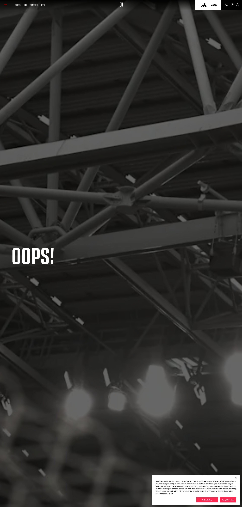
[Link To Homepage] (121, 5)
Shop (25, 4)
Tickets (18, 4)
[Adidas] (204, 5)
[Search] (227, 5)
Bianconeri (34, 4)
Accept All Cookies (228, 500)
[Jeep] (214, 5)
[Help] (232, 5)
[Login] (237, 5)
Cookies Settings (207, 500)
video (43, 4)
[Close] (236, 477)
